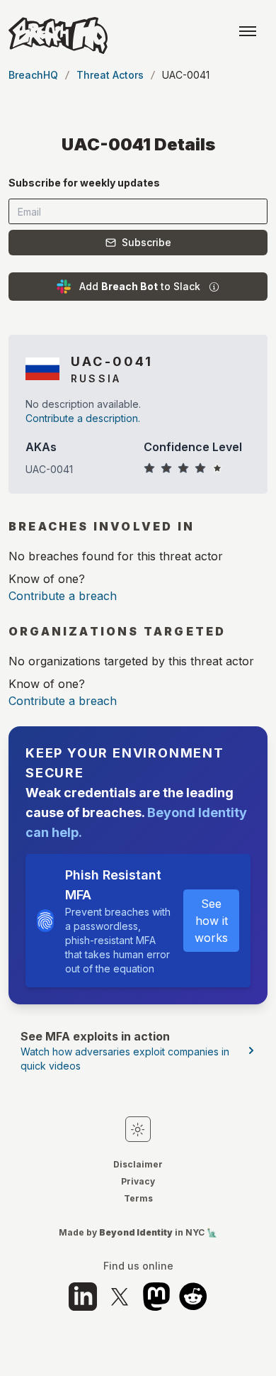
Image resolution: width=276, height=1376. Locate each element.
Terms (138, 1198)
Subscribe (146, 242)
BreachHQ (33, 75)
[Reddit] (193, 1296)
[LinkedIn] (83, 1296)
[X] (119, 1296)
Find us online (138, 1266)
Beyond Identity (136, 1232)
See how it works (211, 921)
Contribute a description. (82, 418)
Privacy (138, 1181)
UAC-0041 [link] (185, 75)
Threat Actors (110, 75)
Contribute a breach (62, 596)
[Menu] (248, 31)
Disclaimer (138, 1164)
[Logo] (58, 35)
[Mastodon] (156, 1296)
